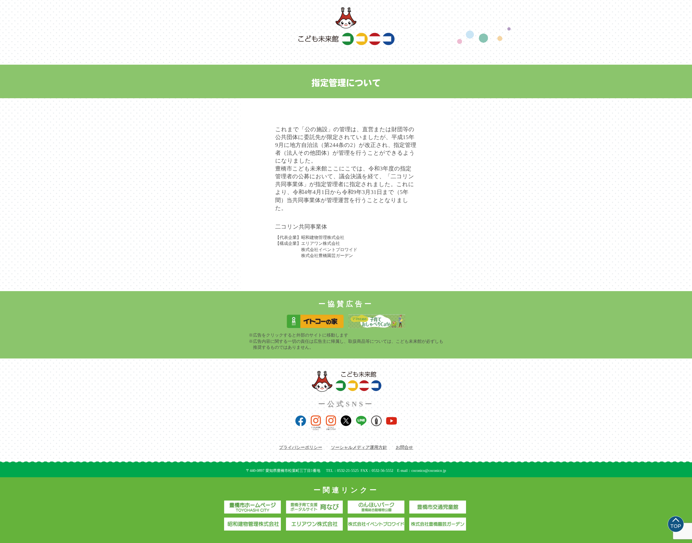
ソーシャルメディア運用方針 (359, 447)
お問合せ (404, 447)
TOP (675, 526)
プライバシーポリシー (300, 447)
